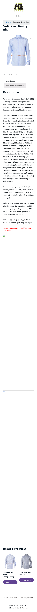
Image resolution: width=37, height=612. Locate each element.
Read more (10, 582)
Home (9, 22)
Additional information (15, 86)
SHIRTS (14, 74)
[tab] (10, 81)
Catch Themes (22, 608)
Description (10, 81)
